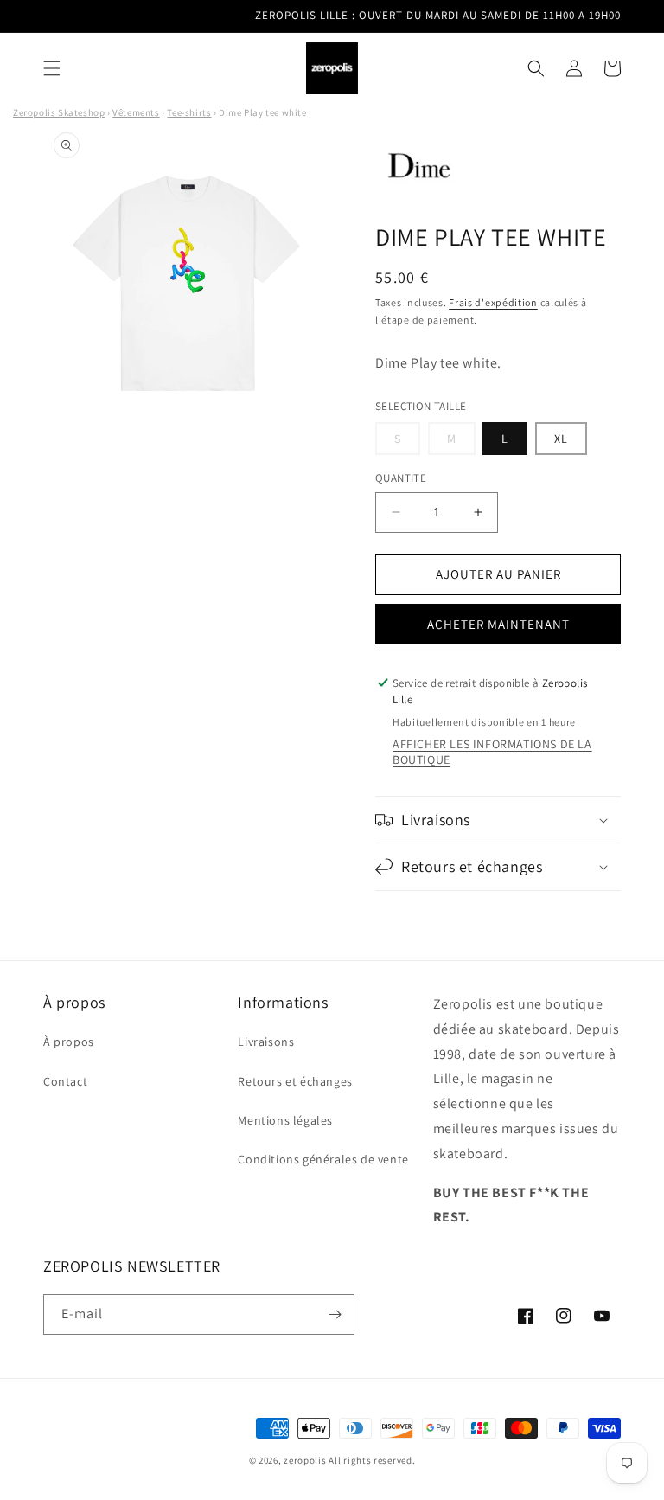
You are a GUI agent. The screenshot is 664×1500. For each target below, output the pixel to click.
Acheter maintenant (498, 624)
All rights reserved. (372, 1460)
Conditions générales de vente (323, 1159)
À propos (68, 1041)
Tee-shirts (189, 112)
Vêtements (135, 112)
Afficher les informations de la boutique (492, 751)
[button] (52, 68)
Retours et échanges (295, 1081)
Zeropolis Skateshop (59, 112)
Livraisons (266, 1041)
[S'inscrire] (335, 1314)
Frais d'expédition (493, 302)
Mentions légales (285, 1120)
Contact (65, 1081)
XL (561, 438)
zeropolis (305, 1460)
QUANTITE (400, 478)
